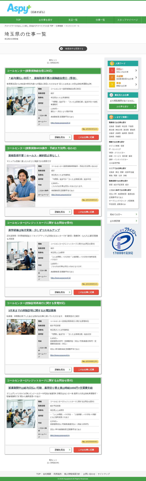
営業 (122, 146)
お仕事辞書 (115, 221)
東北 (117, 172)
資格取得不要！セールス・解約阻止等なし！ (34, 155)
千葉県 (130, 126)
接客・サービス (115, 156)
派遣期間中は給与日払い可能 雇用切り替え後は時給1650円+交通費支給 (50, 387)
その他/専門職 (114, 163)
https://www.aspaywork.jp (60, 123)
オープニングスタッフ (117, 201)
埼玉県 (124, 126)
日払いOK (113, 194)
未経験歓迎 (122, 194)
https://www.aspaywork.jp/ (61, 195)
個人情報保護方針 (72, 474)
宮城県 (118, 126)
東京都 (111, 130)
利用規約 (58, 474)
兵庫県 (118, 133)
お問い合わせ (89, 474)
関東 (122, 172)
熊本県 (130, 133)
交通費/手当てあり (116, 197)
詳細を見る (60, 137)
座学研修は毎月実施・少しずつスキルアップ (34, 230)
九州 (120, 176)
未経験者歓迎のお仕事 (124, 77)
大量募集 (130, 201)
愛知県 (132, 130)
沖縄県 (118, 137)
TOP (18, 20)
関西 (115, 176)
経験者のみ (121, 204)
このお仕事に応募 (86, 137)
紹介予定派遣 (119, 185)
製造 (130, 156)
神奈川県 (118, 130)
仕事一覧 (100, 20)
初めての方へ (116, 214)
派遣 (110, 185)
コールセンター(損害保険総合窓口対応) (29, 70)
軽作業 (124, 156)
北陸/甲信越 (129, 172)
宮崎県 (111, 137)
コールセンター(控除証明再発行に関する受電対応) (36, 303)
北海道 (111, 126)
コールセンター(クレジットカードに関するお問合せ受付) (40, 222)
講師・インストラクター (118, 160)
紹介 (127, 185)
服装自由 (131, 194)
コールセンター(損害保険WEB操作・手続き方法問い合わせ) (41, 148)
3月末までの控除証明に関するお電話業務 (32, 310)
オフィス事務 (114, 146)
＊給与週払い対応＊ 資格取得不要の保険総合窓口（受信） (43, 78)
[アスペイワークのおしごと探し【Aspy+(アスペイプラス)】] (26, 8)
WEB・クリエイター (117, 153)
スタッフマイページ (127, 20)
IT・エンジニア (115, 149)
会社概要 (47, 474)
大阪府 (111, 133)
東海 (110, 176)
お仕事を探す (45, 20)
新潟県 (126, 130)
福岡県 (124, 133)
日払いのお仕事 (122, 70)
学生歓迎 (112, 204)
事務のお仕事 (121, 84)
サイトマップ (104, 474)
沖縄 (125, 176)
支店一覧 (73, 20)
